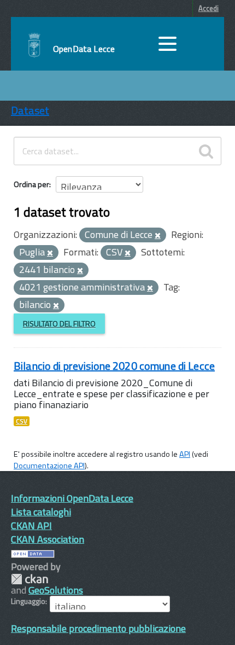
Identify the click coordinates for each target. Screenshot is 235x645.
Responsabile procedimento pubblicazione (98, 628)
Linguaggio (28, 601)
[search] (206, 151)
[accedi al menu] (167, 44)
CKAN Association (47, 539)
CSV (21, 421)
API (184, 454)
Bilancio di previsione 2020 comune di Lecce (114, 365)
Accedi (208, 8)
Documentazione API (49, 466)
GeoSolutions (55, 590)
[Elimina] (158, 235)
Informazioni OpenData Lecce (72, 498)
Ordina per (31, 184)
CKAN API (31, 525)
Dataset (30, 110)
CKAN (29, 579)
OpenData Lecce (84, 48)
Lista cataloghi (41, 511)
